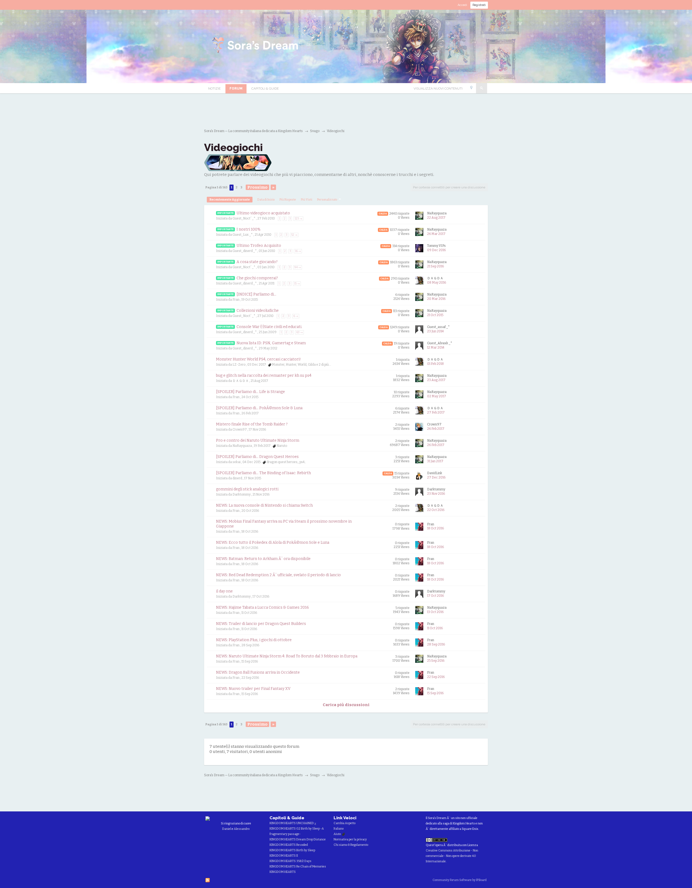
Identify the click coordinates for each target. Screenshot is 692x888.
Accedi (462, 5)
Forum (235, 88)
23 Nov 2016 (436, 494)
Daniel (226, 829)
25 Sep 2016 (435, 661)
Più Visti (306, 199)
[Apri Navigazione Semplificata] (471, 88)
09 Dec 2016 (436, 250)
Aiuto (337, 834)
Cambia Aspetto (344, 823)
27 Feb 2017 (436, 412)
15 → (297, 283)
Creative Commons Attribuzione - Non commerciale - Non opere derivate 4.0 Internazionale (452, 856)
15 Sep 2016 (435, 693)
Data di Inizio (266, 199)
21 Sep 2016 (435, 266)
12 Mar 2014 (435, 347)
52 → (294, 235)
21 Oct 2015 (435, 315)
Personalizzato (327, 199)
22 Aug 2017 (436, 217)
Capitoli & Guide (265, 88)
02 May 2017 (436, 396)
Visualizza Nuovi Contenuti (438, 88)
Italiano (339, 828)
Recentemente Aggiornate (229, 199)
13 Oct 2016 (435, 612)
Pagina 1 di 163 (216, 187)
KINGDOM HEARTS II (284, 855)
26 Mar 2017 (436, 234)
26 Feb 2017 (435, 429)
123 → (298, 218)
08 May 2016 (436, 282)
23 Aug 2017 (436, 380)
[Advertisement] (346, 111)
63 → (299, 332)
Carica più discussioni (346, 704)
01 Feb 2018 (435, 364)
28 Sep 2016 (436, 644)
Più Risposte (288, 199)
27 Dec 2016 (436, 477)
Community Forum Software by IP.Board (459, 880)
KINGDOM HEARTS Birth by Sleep (292, 850)
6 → (295, 316)
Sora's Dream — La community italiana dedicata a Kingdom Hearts (253, 775)
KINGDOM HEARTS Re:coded (289, 845)
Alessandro (241, 829)
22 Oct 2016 (435, 510)
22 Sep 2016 (436, 677)
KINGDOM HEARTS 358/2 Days (290, 861)
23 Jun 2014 (435, 331)
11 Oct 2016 (435, 628)
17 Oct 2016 (435, 596)
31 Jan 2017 (435, 461)
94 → (297, 267)
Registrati (479, 5)
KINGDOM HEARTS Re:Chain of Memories (298, 866)
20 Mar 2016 (436, 299)
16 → (298, 251)
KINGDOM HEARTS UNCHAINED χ (293, 823)
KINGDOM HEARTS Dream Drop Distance (298, 839)
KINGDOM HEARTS (283, 872)
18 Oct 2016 (435, 528)
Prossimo (257, 187)
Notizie (214, 88)
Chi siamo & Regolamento (351, 845)
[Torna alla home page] (256, 46)
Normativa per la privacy (350, 839)
